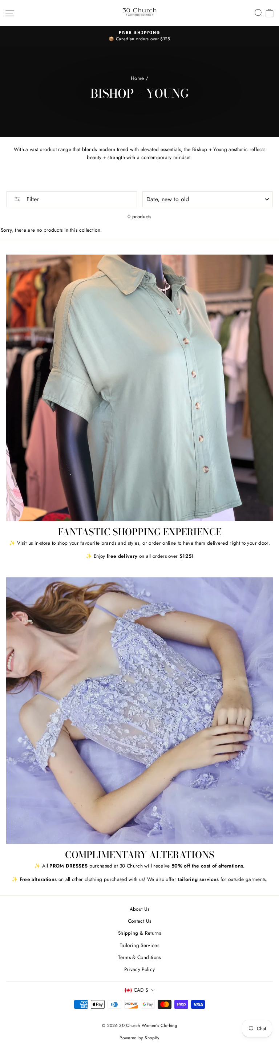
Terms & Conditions (139, 957)
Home (137, 78)
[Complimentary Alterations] (139, 710)
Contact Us (139, 921)
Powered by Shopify (139, 1038)
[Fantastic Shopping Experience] (139, 388)
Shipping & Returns (139, 933)
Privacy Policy (139, 969)
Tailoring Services (139, 945)
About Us (140, 909)
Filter (32, 199)
